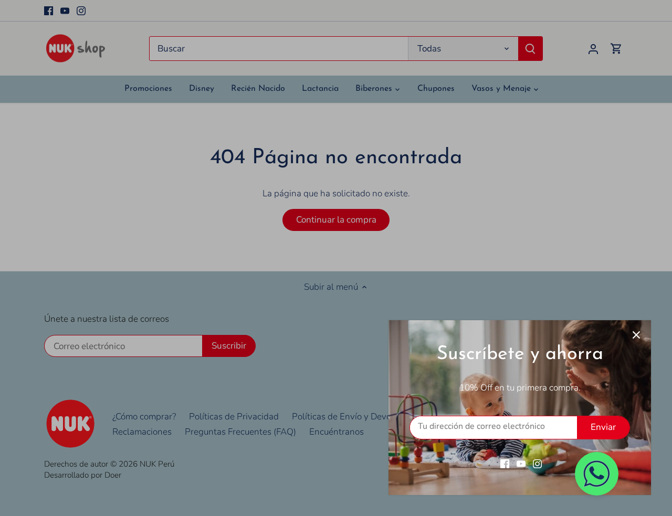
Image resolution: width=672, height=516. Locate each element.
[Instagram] (537, 463)
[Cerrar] (636, 334)
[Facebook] (504, 463)
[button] (596, 474)
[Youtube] (521, 463)
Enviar (603, 427)
